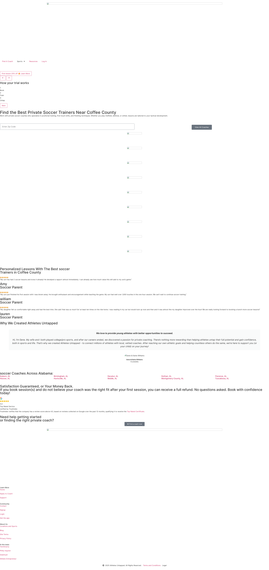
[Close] (9, 78)
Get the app (4, 518)
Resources (33, 61)
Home (2, 490)
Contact (3, 506)
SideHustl (4, 555)
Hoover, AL (5, 378)
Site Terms (4, 534)
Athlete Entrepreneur (8, 559)
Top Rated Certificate (135, 411)
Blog (2, 530)
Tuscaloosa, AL (222, 378)
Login (2, 514)
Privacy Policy (5, 538)
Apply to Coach (6, 494)
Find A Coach (7, 61)
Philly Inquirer (5, 551)
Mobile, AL (112, 378)
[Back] (3, 78)
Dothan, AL (166, 376)
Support (3, 498)
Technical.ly (4, 547)
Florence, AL (221, 376)
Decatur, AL (113, 376)
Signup (2, 510)
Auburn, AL (5, 376)
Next (4, 105)
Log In (44, 61)
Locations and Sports (8, 526)
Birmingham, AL (61, 376)
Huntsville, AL (60, 378)
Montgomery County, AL (172, 378)
